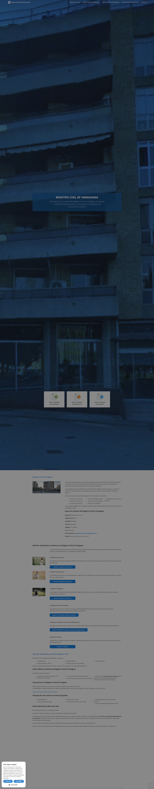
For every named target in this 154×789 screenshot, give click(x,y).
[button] (13, 785)
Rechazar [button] (18, 781)
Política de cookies (13, 778)
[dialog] (14, 774)
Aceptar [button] (8, 781)
